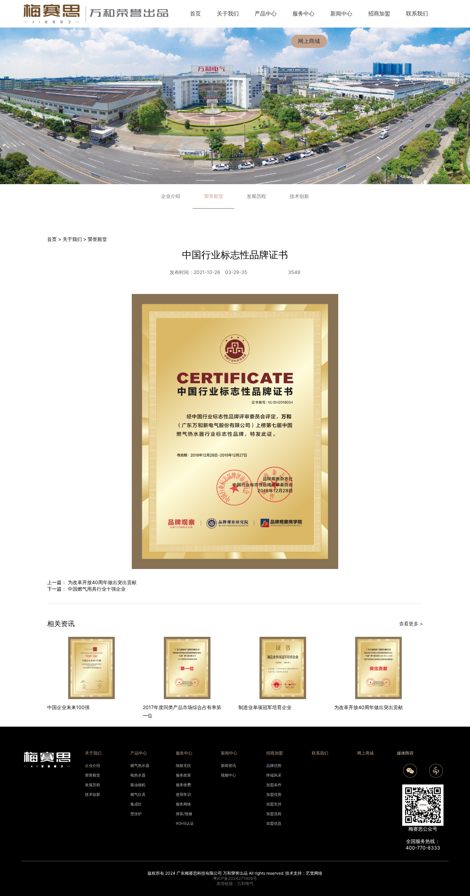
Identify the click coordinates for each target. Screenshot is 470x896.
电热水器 (138, 775)
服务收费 (183, 785)
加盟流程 (273, 814)
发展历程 (256, 196)
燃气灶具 (138, 794)
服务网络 (183, 804)
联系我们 (417, 13)
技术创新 (299, 196)
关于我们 (228, 13)
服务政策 (183, 775)
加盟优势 (273, 794)
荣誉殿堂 (97, 239)
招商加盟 (379, 13)
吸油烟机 (138, 785)
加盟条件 (273, 785)
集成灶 (136, 804)
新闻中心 (341, 13)
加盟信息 (273, 823)
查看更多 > (411, 623)
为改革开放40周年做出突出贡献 (102, 582)
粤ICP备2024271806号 (235, 878)
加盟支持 (273, 804)
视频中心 (228, 775)
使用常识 (183, 794)
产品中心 (266, 13)
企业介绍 (170, 196)
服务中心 (303, 13)
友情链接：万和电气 (235, 883)
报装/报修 (184, 814)
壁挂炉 (136, 814)
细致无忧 (183, 765)
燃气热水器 (139, 765)
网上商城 (309, 41)
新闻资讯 (228, 765)
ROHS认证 (185, 823)
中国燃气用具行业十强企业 (97, 589)
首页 (195, 13)
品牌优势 (273, 765)
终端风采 (273, 775)
